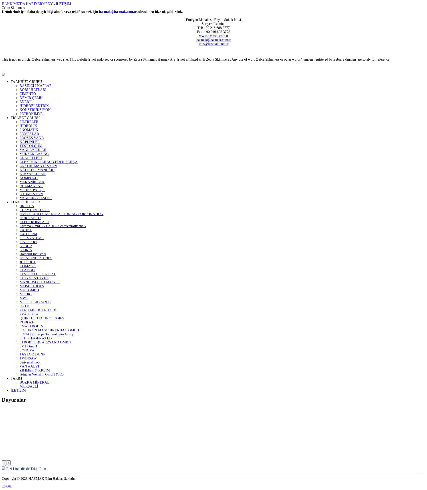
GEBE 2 (26, 246)
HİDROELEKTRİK (34, 106)
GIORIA (26, 250)
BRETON (27, 206)
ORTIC (25, 306)
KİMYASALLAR (33, 174)
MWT (24, 298)
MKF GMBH (29, 290)
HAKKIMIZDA (13, 4)
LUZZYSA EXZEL (34, 278)
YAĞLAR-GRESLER (36, 198)
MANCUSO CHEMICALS (40, 282)
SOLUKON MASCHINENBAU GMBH (49, 330)
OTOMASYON (31, 194)
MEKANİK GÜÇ (32, 182)
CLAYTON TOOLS (35, 210)
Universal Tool (30, 362)
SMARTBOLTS (31, 326)
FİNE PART (28, 242)
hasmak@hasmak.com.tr (118, 12)
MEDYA (48, 4)
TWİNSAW (28, 358)
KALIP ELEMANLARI (37, 170)
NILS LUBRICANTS (35, 302)
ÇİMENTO (28, 94)
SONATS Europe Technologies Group (47, 334)
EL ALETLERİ (31, 158)
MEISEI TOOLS (32, 286)
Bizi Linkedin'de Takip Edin (25, 469)
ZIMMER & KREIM (35, 370)
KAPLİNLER (30, 142)
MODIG (26, 294)
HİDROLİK (28, 126)
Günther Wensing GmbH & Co (42, 374)
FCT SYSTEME (32, 238)
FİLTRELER (29, 122)
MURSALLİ (29, 386)
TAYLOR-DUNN (33, 354)
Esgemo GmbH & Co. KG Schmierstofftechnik (53, 226)
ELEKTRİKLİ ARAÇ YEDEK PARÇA (49, 162)
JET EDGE (28, 262)
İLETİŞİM (63, 4)
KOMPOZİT (29, 178)
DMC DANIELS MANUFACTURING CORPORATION (61, 214)
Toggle (7, 486)
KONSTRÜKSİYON (35, 110)
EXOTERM (28, 234)
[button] (3, 465)
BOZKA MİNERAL (34, 382)
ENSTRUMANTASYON (38, 166)
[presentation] (4, 462)
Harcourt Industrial (33, 254)
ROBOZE (27, 322)
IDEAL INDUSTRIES (36, 258)
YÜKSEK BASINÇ (34, 154)
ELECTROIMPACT (34, 222)
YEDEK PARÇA (32, 190)
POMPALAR (29, 134)
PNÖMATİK (29, 130)
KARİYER (34, 4)
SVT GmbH (28, 346)
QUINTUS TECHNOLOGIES (42, 318)
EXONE (26, 230)
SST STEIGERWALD (36, 338)
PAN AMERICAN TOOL (38, 310)
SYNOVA (27, 350)
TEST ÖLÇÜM (31, 146)
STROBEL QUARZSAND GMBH (45, 342)
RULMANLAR (31, 186)
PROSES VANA (32, 138)
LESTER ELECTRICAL (38, 274)
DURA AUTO (30, 218)
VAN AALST (30, 366)
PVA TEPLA (29, 314)
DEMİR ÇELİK (31, 98)
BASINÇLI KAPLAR (36, 86)
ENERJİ (26, 102)
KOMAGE (28, 266)
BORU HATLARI (33, 90)
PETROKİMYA (31, 114)
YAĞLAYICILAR (33, 150)
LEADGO (27, 270)
